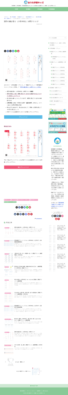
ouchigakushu (57, 146)
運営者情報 (22, 390)
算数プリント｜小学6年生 (58, 84)
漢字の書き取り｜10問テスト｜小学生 (30, 87)
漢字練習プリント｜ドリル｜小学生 (59, 57)
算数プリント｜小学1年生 (58, 67)
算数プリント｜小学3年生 (58, 74)
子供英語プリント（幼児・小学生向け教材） (58, 44)
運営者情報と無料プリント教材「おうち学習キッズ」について (57, 204)
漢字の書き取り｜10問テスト (24, 199)
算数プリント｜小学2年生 (58, 70)
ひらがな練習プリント (56, 90)
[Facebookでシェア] (8, 51)
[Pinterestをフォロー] (31, 214)
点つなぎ (53, 104)
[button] (65, 38)
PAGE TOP (34, 385)
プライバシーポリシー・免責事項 (34, 390)
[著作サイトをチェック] (15, 214)
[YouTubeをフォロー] (29, 214)
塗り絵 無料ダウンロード (57, 97)
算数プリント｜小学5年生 (58, 80)
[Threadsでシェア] (10, 51)
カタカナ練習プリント (56, 94)
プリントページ (23, 117)
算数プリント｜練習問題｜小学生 (58, 63)
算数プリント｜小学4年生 (58, 77)
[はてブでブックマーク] (13, 51)
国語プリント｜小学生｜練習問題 (58, 52)
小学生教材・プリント (55, 48)
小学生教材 (14, 199)
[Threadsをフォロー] (23, 214)
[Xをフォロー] (18, 214)
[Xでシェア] (5, 51)
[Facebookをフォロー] (20, 214)
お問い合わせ (45, 390)
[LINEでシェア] (16, 51)
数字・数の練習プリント (57, 101)
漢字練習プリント (34, 199)
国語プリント (7, 199)
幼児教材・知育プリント (55, 87)
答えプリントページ (23, 167)
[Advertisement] (23, 36)
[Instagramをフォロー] (26, 214)
